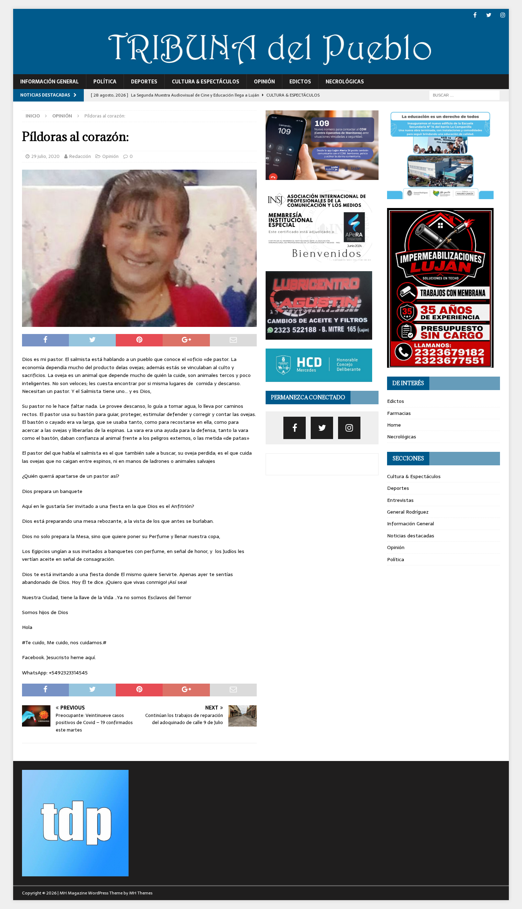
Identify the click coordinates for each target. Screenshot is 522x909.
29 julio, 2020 (45, 156)
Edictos (300, 82)
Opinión (264, 82)
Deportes (144, 82)
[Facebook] (475, 15)
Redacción (80, 156)
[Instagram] (502, 15)
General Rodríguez (408, 512)
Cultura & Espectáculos (205, 82)
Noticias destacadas (410, 536)
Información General (49, 82)
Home (394, 425)
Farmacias (399, 413)
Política (104, 82)
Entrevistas (400, 500)
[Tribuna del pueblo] (261, 70)
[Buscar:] (464, 95)
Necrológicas (345, 82)
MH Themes (140, 893)
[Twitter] (489, 15)
